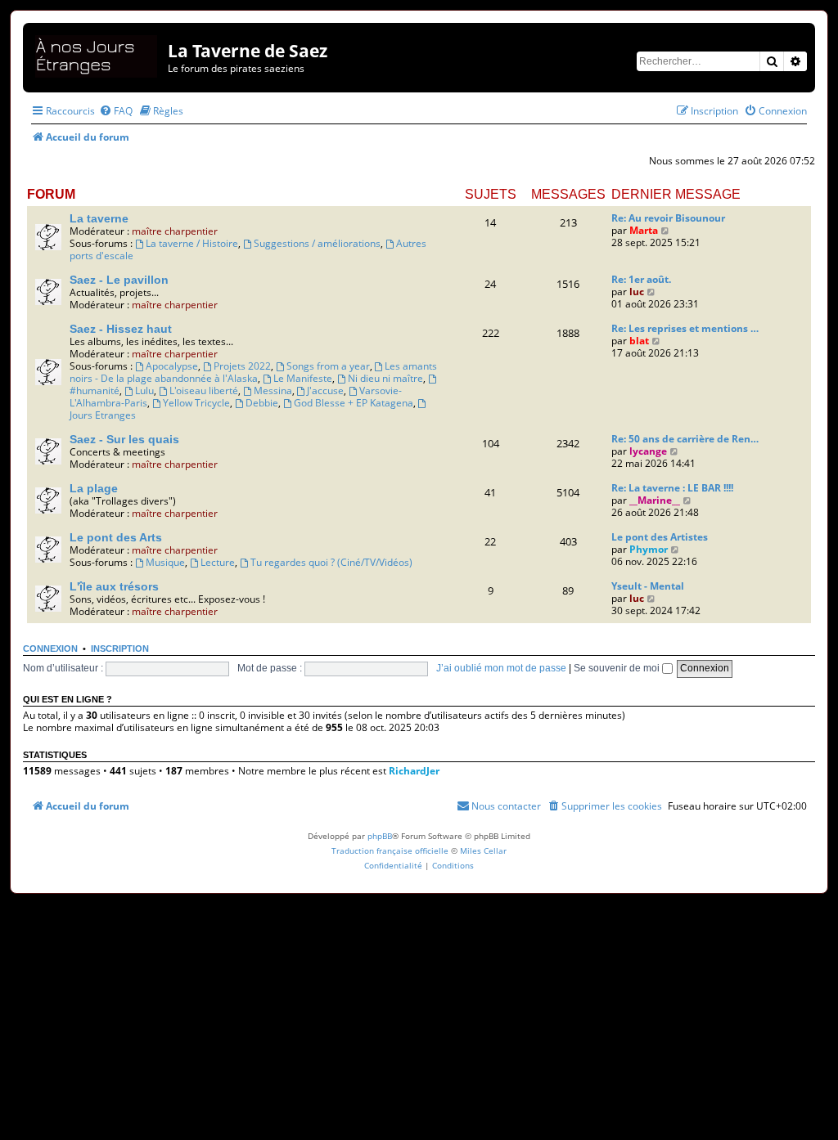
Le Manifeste (302, 378)
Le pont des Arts (116, 537)
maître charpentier (175, 231)
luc (636, 291)
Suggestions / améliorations (317, 243)
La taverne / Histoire (192, 243)
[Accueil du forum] (97, 53)
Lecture (217, 562)
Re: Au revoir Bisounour (668, 218)
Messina (273, 390)
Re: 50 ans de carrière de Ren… (685, 439)
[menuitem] (116, 111)
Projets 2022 (242, 366)
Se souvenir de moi (618, 668)
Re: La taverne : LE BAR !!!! (672, 488)
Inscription (120, 648)
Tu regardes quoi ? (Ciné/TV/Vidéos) (331, 562)
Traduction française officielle (389, 850)
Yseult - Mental (647, 586)
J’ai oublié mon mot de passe (501, 668)
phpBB (379, 836)
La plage (94, 488)
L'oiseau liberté (203, 390)
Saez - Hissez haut (121, 328)
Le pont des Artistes (659, 537)
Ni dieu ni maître (385, 378)
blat (639, 340)
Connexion (50, 648)
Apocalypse (172, 366)
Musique (165, 562)
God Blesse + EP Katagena (353, 403)
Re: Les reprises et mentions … (685, 328)
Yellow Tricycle (196, 403)
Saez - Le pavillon (119, 279)
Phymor (648, 549)
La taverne (99, 218)
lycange (648, 451)
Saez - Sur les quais (124, 439)
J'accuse (325, 390)
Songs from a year (328, 366)
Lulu (144, 390)
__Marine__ (654, 500)
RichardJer (414, 771)
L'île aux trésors (114, 586)
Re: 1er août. (641, 279)
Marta (643, 230)
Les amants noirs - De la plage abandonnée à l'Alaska (253, 372)
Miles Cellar (483, 850)
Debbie (262, 403)
